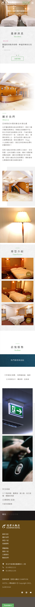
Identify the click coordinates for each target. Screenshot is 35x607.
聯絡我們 (5, 557)
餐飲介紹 (5, 551)
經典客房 (20, 274)
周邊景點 (5, 548)
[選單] (32, 2)
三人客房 (20, 297)
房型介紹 (5, 540)
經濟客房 (20, 320)
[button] (17, 55)
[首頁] (17, 526)
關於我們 (5, 537)
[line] (26, 592)
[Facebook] (22, 592)
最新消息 (5, 534)
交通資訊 (5, 554)
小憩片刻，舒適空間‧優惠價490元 (16, 45)
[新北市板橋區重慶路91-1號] (4, 564)
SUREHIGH (6, 587)
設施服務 (5, 543)
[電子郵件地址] (31, 592)
